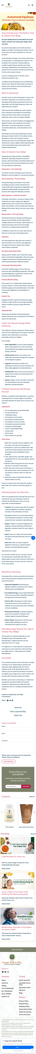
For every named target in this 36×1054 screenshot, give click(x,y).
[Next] (34, 812)
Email (3, 733)
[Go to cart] (32, 5)
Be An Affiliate (6, 994)
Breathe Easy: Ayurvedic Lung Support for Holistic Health (17, 928)
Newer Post (18, 715)
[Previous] (2, 812)
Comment (5, 740)
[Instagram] (8, 972)
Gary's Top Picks (24, 980)
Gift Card (22, 990)
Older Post (18, 707)
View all (31, 796)
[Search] (29, 5)
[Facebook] (3, 972)
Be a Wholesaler (7, 991)
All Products (10, 827)
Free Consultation (8, 988)
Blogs (21, 993)
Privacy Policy (23, 1001)
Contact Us (5, 996)
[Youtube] (5, 972)
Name (3, 726)
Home (4, 980)
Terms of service (24, 1014)
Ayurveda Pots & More (26, 827)
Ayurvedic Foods (24, 987)
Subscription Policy (25, 1009)
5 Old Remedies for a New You (13, 856)
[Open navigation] (3, 5)
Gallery (4, 986)
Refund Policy (23, 1004)
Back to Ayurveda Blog (18, 711)
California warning (25, 1012)
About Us (5, 983)
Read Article (6, 868)
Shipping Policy (24, 1006)
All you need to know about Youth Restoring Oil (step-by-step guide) (15, 893)
